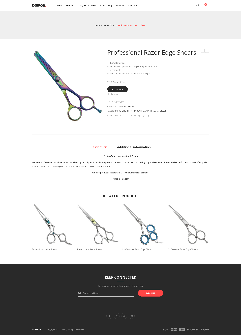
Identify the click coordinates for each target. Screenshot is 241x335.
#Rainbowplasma (139, 110)
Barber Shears (109, 25)
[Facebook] (131, 116)
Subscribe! (150, 293)
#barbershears (121, 110)
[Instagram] (117, 316)
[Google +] (144, 116)
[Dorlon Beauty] (39, 5)
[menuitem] (59, 5)
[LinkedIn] (148, 116)
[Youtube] (124, 316)
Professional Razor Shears (89, 249)
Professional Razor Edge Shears (203, 51)
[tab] (98, 147)
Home (97, 25)
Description (98, 147)
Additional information (134, 147)
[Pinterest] (139, 116)
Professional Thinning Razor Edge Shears (207, 51)
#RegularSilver (158, 110)
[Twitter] (135, 116)
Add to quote (117, 89)
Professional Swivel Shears (44, 249)
